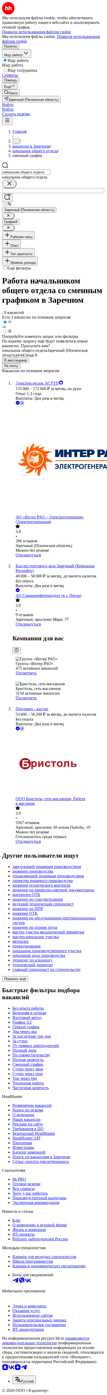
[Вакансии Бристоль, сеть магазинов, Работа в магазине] (59, 764)
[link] (11, 92)
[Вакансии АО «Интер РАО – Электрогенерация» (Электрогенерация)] (59, 460)
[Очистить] (9, 184)
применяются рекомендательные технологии (45, 1340)
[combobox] (26, 172)
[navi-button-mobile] (7, 120)
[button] (8, 104)
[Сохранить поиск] (7, 197)
